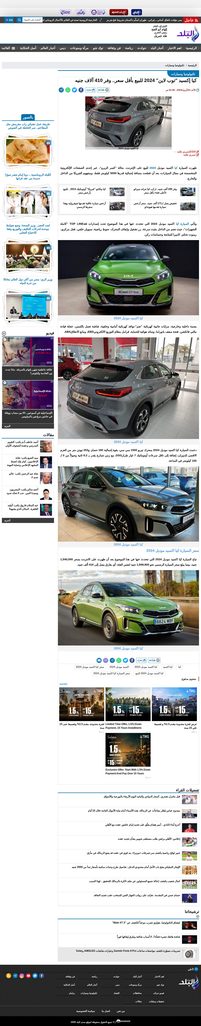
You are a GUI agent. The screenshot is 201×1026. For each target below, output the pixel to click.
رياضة (129, 48)
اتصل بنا (106, 1011)
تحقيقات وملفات (156, 1001)
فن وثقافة (114, 48)
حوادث (141, 48)
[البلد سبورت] (118, 12)
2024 (153, 167)
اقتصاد (117, 993)
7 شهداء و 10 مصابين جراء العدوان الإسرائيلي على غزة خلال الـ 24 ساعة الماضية (89, 20)
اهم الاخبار (175, 48)
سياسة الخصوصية (85, 1011)
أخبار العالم (48, 48)
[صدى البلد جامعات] (98, 12)
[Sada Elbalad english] (65, 12)
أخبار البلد (157, 48)
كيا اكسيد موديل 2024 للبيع (149, 673)
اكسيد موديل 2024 (119, 667)
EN (10, 20)
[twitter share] (74, 89)
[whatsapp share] (67, 89)
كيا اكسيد (168, 667)
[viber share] (105, 660)
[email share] (61, 89)
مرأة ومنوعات (79, 48)
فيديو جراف (158, 993)
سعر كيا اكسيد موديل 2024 (90, 667)
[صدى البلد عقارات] (80, 12)
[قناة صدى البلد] (136, 12)
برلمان (72, 993)
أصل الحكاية (28, 48)
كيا (175, 167)
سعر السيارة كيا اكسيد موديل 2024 (111, 673)
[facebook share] (81, 89)
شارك (89, 90)
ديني (63, 48)
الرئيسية (191, 48)
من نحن (121, 1011)
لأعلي (191, 969)
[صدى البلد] (188, 33)
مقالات (139, 1001)
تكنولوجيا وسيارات (174, 65)
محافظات (137, 993)
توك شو (98, 48)
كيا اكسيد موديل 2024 (146, 667)
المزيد (7, 426)
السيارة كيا (182, 223)
